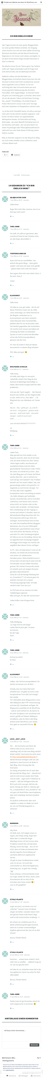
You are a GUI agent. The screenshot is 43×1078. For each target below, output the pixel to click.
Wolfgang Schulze (18, 366)
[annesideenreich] (21, 17)
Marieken (14, 823)
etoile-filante (16, 899)
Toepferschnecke (18, 253)
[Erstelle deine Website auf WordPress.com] (21, 2)
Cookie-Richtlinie (9, 1070)
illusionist (15, 295)
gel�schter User (18, 197)
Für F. (39, 1058)
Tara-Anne (15, 226)
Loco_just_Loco (17, 739)
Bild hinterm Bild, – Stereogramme (9, 1059)
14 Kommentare (25, 175)
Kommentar (34, 1045)
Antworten (26, 200)
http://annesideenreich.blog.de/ (24, 757)
